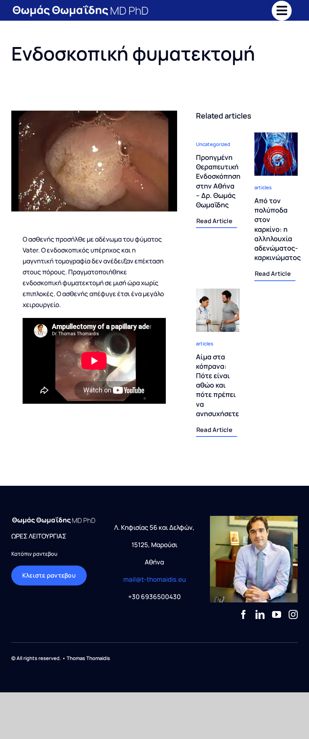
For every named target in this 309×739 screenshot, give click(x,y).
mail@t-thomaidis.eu (154, 579)
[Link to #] (282, 11)
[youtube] (276, 614)
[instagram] (293, 614)
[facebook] (243, 614)
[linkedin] (260, 614)
